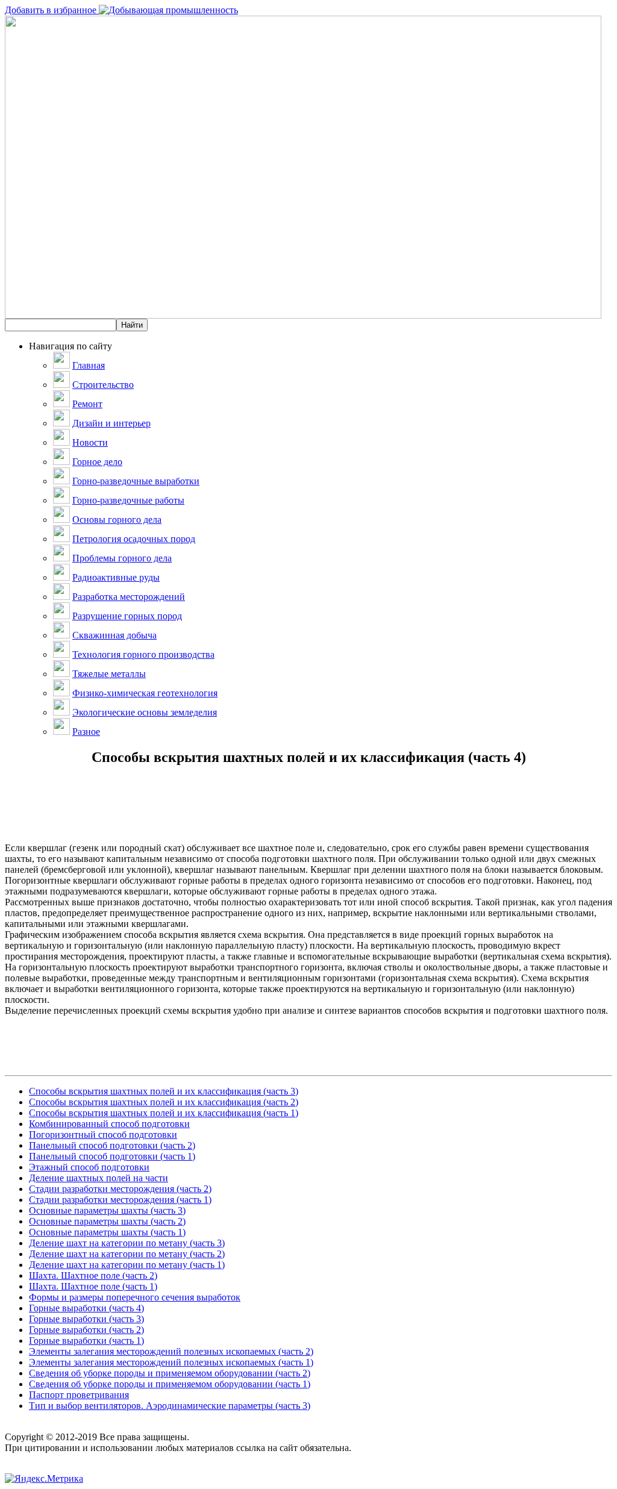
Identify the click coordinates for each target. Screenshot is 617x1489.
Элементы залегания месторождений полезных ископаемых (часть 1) (171, 1362)
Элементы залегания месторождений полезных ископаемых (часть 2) (171, 1351)
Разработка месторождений (128, 597)
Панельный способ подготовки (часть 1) (112, 1156)
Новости (90, 442)
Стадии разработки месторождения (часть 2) (120, 1189)
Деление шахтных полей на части (98, 1178)
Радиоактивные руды (116, 577)
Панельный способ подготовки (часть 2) (112, 1145)
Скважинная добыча (114, 635)
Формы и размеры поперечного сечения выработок (134, 1297)
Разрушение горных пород (127, 616)
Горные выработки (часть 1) (86, 1340)
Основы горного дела (116, 519)
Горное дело (97, 462)
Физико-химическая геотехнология (145, 693)
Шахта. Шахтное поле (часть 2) (93, 1275)
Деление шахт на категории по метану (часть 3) (127, 1243)
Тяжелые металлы (109, 674)
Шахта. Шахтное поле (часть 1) (93, 1286)
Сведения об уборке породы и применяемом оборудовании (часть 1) (169, 1384)
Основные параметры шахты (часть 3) (107, 1210)
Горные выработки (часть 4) (86, 1308)
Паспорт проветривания (79, 1395)
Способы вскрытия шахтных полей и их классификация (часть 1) (163, 1113)
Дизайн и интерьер (111, 423)
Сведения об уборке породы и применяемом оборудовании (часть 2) (169, 1373)
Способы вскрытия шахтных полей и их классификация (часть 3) (163, 1091)
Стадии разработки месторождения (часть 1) (120, 1199)
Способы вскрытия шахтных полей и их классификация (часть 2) (163, 1102)
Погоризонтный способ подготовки (103, 1134)
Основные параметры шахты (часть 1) (107, 1232)
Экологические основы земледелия (144, 712)
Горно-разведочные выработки (135, 481)
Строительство (103, 384)
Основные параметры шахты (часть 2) (107, 1221)
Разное (86, 731)
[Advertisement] (308, 815)
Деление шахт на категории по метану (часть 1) (127, 1265)
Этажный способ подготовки (89, 1167)
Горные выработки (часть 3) (86, 1319)
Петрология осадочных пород (133, 539)
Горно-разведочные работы (128, 500)
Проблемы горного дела (122, 558)
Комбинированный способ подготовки (109, 1124)
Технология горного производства (143, 654)
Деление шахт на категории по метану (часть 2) (127, 1254)
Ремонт (87, 404)
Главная (88, 365)
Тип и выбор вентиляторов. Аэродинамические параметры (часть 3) (169, 1405)
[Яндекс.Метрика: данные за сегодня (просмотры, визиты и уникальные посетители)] (44, 1478)
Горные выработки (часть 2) (86, 1330)
